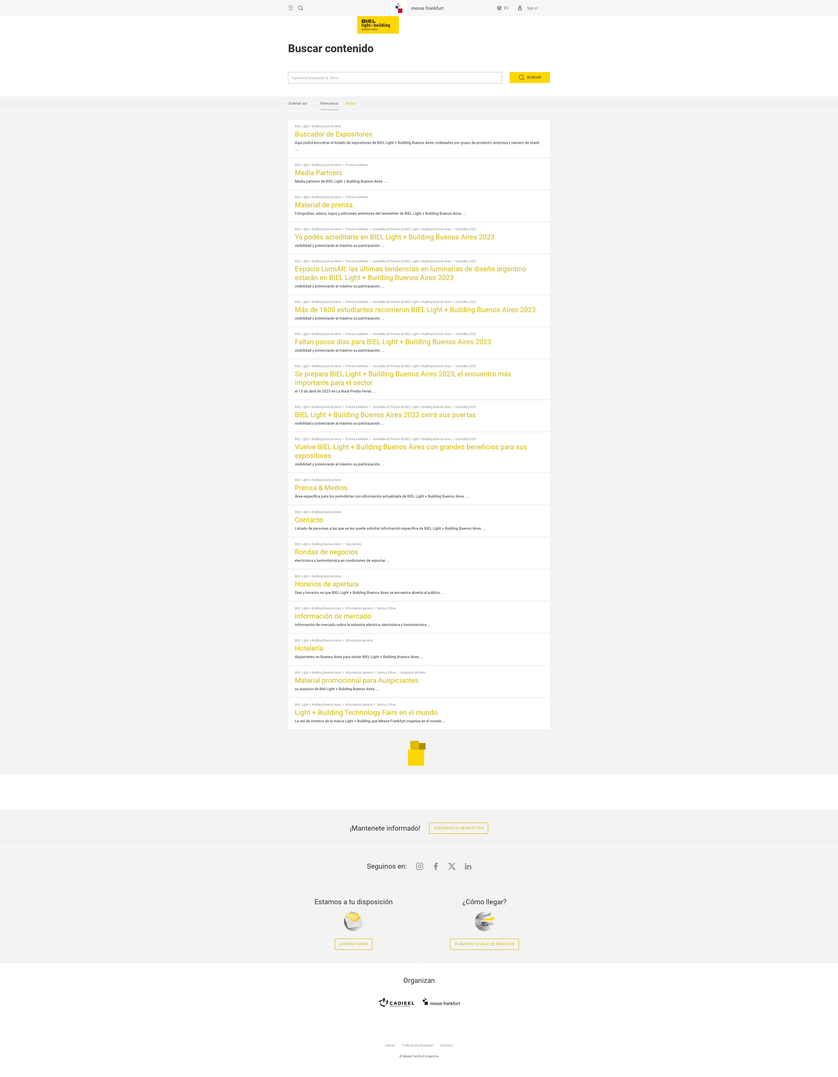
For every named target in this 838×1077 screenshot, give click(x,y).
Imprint (390, 1045)
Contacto (446, 1045)
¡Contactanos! (353, 944)
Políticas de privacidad (417, 1045)
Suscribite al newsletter (458, 828)
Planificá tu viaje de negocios (484, 944)
